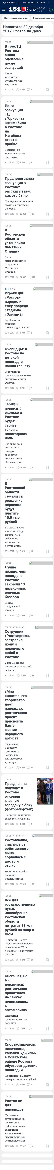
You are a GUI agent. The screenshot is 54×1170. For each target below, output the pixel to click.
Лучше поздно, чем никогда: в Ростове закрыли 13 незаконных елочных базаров (15, 582)
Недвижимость (10, 3)
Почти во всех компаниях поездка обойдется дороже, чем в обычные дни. (13, 453)
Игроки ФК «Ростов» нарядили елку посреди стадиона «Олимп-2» (16, 304)
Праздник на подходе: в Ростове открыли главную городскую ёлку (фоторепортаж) (19, 796)
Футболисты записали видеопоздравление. (17, 323)
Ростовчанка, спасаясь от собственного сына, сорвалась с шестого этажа (17, 853)
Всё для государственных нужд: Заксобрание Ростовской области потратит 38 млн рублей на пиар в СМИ (20, 917)
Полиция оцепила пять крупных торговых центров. (19, 205)
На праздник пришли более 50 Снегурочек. (18, 816)
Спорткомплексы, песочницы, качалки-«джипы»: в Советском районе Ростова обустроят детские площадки (21, 1057)
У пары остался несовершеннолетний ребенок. (18, 666)
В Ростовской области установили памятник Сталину (15, 240)
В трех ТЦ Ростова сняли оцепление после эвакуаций (14, 57)
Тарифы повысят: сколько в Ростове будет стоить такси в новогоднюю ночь (16, 421)
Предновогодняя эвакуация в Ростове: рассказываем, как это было (19, 187)
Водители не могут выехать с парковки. (15, 153)
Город (8, 42)
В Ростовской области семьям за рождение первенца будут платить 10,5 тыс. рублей (15, 502)
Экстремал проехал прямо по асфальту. (16, 1019)
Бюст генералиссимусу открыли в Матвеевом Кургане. (15, 264)
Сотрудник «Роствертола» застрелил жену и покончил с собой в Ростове (18, 644)
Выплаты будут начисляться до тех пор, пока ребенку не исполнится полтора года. (14, 536)
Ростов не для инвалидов (14, 1105)
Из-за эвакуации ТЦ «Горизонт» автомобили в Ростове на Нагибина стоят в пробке (15, 125)
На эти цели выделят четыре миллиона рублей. (21, 1077)
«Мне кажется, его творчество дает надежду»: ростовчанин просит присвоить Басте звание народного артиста (16, 714)
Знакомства (28, 3)
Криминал (18, 627)
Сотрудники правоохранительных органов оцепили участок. (18, 377)
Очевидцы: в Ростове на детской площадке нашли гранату (17, 357)
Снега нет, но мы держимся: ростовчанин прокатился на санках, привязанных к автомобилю (16, 993)
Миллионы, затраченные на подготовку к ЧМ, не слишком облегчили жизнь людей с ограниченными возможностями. (15, 1127)
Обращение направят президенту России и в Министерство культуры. (13, 753)
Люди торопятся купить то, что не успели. (13, 79)
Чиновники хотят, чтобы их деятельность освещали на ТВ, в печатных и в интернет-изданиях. (19, 947)
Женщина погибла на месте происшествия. (16, 875)
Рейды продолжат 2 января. (12, 606)
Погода (41, 3)
